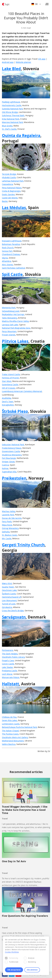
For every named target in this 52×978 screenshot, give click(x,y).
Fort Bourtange (9, 458)
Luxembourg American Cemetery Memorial (22, 391)
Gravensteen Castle (11, 451)
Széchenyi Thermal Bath (13, 115)
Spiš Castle (12, 274)
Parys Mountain (9, 331)
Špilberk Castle (9, 593)
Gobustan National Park (13, 444)
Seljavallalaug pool (10, 311)
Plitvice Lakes (15, 341)
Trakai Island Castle (11, 374)
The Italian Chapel (10, 730)
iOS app (41, 59)
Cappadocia (7, 184)
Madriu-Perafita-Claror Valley (15, 321)
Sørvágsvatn (14, 617)
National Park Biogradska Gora (16, 328)
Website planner (23, 62)
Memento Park (8, 307)
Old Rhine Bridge (10, 112)
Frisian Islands (8, 334)
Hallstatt (10, 684)
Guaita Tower (8, 587)
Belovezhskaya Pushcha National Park (19, 727)
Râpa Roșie (7, 525)
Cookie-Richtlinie (12, 952)
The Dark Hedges (10, 653)
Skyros (5, 257)
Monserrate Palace (10, 677)
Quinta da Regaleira (21, 135)
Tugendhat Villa (9, 471)
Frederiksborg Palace (11, 448)
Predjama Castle (9, 670)
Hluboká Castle (9, 177)
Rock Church (8, 247)
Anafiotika (6, 398)
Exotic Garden (8, 194)
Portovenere (7, 650)
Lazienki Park (8, 514)
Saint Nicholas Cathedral (13, 268)
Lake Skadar (7, 667)
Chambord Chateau (11, 254)
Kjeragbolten (8, 405)
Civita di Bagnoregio (11, 191)
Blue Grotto (7, 125)
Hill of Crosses (8, 388)
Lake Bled (11, 68)
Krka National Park (10, 119)
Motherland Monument (13, 740)
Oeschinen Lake (9, 590)
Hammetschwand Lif (11, 597)
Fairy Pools (7, 521)
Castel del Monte (10, 197)
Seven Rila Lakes (9, 720)
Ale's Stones (7, 264)
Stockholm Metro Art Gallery (15, 737)
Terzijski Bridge (9, 174)
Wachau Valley (8, 511)
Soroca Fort (7, 251)
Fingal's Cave (8, 660)
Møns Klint (7, 583)
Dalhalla (6, 531)
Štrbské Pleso (15, 411)
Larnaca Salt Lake (10, 324)
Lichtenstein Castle (11, 724)
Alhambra (6, 261)
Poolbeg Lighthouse (11, 102)
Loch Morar (7, 674)
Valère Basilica (8, 744)
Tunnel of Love (8, 603)
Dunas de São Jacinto (11, 518)
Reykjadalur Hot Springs (13, 314)
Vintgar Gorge (8, 461)
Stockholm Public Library (13, 657)
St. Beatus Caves (9, 535)
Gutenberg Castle (10, 384)
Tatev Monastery (9, 318)
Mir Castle (6, 538)
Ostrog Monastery (10, 528)
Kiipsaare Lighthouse (11, 240)
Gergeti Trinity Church (23, 545)
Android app (8, 62)
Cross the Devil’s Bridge (13, 610)
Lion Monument (9, 600)
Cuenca (5, 465)
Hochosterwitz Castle (11, 105)
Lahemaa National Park (12, 181)
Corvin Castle (8, 663)
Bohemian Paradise (11, 244)
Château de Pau (9, 717)
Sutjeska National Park (12, 108)
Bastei (5, 201)
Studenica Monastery (11, 454)
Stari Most (6, 381)
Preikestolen (14, 478)
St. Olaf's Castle (9, 129)
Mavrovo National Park (12, 122)
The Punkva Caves (10, 734)
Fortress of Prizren (10, 377)
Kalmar (5, 468)
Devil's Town (7, 401)
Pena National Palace (11, 187)
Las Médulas (14, 207)
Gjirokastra (7, 607)
